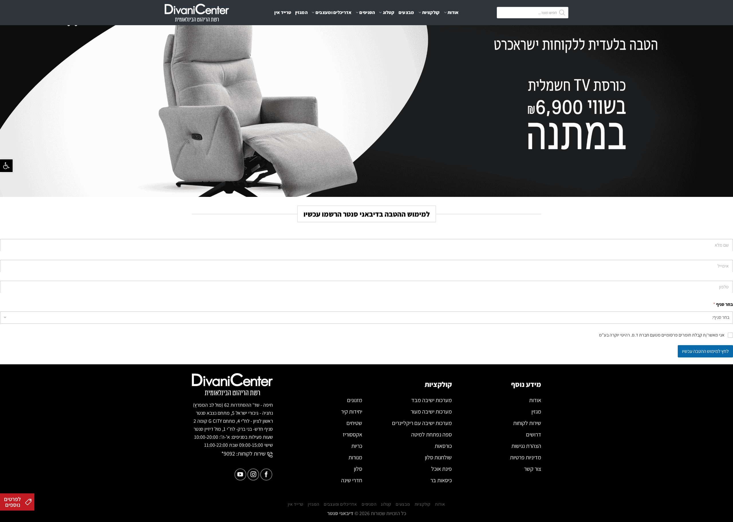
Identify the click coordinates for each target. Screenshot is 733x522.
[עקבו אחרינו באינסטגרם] (253, 474)
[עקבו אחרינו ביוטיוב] (240, 474)
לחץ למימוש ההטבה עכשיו (705, 351)
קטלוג (388, 12)
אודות (453, 12)
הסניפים (367, 12)
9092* (228, 453)
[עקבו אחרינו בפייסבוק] (266, 474)
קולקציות (431, 12)
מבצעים (406, 12)
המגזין (301, 12)
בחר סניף (723, 304)
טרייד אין (282, 12)
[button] (6, 165)
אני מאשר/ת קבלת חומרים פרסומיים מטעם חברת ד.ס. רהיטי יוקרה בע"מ (661, 335)
